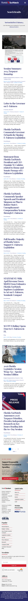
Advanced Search (14, 27)
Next (15, 451)
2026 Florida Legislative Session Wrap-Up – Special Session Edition (13, 370)
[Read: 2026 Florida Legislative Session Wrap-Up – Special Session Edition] (14, 354)
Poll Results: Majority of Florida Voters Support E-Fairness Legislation (14, 243)
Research (17, 77)
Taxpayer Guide (7, 79)
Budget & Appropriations (9, 77)
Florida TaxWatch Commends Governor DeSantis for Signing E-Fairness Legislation (14, 133)
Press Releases (7, 141)
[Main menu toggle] (25, 2)
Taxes (21, 77)
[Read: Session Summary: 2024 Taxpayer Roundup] (14, 50)
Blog (5, 335)
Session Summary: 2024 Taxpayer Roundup (12, 71)
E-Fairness (6, 109)
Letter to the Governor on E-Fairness (14, 105)
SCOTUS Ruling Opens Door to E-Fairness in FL (15, 328)
